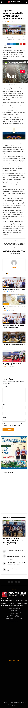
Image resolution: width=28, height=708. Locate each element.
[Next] (15, 372)
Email (4, 411)
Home (4, 7)
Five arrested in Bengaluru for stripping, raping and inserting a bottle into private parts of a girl (11, 541)
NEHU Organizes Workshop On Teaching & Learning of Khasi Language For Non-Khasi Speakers (16, 556)
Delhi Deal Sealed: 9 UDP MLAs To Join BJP (14, 289)
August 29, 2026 (11, 310)
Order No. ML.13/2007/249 (18, 703)
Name (4, 404)
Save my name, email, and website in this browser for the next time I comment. (13, 424)
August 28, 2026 (11, 366)
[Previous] (13, 372)
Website (4, 417)
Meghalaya (6, 286)
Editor (7, 21)
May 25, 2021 (13, 21)
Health (7, 7)
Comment (5, 386)
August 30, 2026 (11, 291)
